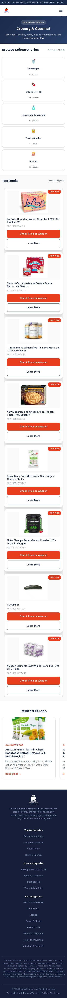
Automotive (33, 908)
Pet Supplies (33, 881)
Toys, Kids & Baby (33, 888)
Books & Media (33, 921)
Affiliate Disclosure (51, 993)
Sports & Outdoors (33, 875)
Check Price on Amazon (33, 233)
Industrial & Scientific (33, 946)
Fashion (34, 914)
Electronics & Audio (33, 836)
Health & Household (33, 902)
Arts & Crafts (33, 927)
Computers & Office (33, 842)
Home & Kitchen (33, 855)
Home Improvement (33, 939)
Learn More (33, 243)
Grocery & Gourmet (33, 933)
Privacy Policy (13, 993)
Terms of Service (31, 993)
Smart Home (33, 848)
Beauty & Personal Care (33, 869)
